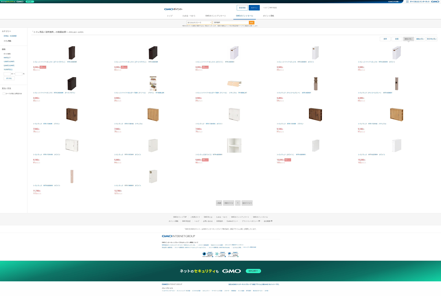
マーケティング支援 (217, 290)
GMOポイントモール (244, 16)
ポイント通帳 (268, 16)
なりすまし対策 (237, 247)
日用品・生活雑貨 (10, 36)
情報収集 (233, 290)
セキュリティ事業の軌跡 (249, 247)
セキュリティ (206, 290)
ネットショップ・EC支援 (183, 290)
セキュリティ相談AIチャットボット (234, 244)
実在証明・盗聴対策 (167, 247)
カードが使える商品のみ (14, 93)
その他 (266, 290)
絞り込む (9, 78)
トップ (169, 16)
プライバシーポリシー (250, 221)
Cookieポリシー (232, 221)
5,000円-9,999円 (9, 65)
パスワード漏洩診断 (203, 245)
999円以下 (7, 57)
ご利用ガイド (195, 217)
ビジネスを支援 (196, 290)
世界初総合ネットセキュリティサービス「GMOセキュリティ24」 (179, 245)
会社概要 (267, 221)
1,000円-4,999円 (9, 61)
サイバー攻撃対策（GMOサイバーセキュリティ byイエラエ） (191, 247)
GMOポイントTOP (180, 217)
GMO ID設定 (273, 7)
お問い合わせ (208, 221)
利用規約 (219, 221)
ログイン (254, 8)
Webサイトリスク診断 (217, 245)
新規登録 (242, 8)
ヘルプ (265, 7)
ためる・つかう (189, 16)
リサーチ (226, 290)
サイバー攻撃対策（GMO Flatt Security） (219, 247)
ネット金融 (241, 290)
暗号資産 (248, 290)
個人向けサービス (257, 290)
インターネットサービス (168, 290)
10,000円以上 (8, 69)
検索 (251, 22)
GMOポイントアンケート (215, 16)
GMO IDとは (208, 217)
